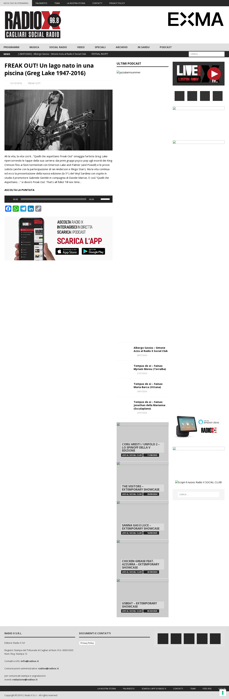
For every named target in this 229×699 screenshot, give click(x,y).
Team (193, 688)
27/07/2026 (142, 373)
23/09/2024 (152, 572)
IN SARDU (144, 47)
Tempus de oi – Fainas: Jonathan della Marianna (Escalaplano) (149, 405)
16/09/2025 (152, 533)
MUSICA (34, 47)
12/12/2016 (16, 83)
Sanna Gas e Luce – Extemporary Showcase (140, 526)
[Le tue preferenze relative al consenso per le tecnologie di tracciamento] (222, 692)
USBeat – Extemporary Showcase (139, 604)
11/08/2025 (152, 455)
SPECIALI (100, 47)
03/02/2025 (152, 611)
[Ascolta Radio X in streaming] (199, 83)
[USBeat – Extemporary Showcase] (143, 597)
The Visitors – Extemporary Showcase (140, 487)
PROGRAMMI (11, 47)
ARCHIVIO (122, 47)
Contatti (178, 688)
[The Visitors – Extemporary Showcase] (143, 480)
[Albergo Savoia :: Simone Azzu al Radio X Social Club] (124, 351)
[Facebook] (198, 3)
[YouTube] (218, 96)
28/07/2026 (142, 355)
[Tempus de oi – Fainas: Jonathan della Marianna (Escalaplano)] (124, 405)
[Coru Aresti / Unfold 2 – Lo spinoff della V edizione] (143, 441)
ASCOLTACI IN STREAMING (16, 3)
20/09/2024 (152, 494)
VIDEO (81, 47)
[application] (58, 199)
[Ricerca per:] (207, 54)
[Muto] (98, 199)
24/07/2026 (142, 391)
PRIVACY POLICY (117, 3)
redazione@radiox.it (25, 679)
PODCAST (166, 47)
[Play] (9, 199)
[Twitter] (205, 3)
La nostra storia (107, 688)
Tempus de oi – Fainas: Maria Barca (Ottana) (148, 385)
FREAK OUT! (34, 83)
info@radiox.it (30, 661)
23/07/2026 (142, 412)
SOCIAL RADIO (58, 47)
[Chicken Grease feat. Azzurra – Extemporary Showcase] (143, 558)
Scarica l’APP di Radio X (154, 688)
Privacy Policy (87, 643)
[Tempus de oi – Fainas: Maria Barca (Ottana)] (124, 387)
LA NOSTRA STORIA (76, 3)
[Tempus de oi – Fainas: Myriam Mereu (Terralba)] (124, 369)
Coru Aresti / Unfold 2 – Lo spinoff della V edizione (141, 447)
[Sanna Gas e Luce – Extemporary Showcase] (143, 519)
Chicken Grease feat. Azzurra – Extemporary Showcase (140, 564)
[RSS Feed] (226, 3)
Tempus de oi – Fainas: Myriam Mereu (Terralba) (150, 367)
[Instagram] (212, 3)
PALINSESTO (41, 3)
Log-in (221, 688)
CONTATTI (97, 3)
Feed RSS (207, 688)
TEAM (57, 3)
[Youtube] (219, 3)
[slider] (106, 199)
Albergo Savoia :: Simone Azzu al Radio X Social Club (151, 349)
